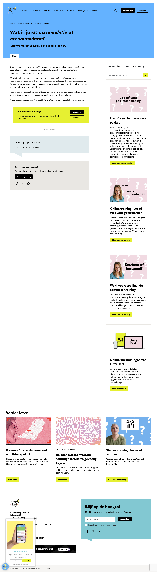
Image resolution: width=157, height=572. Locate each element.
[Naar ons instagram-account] (93, 531)
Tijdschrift (35, 10)
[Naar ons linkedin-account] (99, 531)
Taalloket (24, 10)
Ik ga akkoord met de (103, 525)
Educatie (46, 10)
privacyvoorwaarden (112, 525)
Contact (56, 568)
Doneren (142, 10)
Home (12, 23)
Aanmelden (125, 519)
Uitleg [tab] (14, 56)
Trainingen (81, 10)
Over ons (94, 10)
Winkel (69, 10)
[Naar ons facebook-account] (87, 531)
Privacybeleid (15, 568)
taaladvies (125, 66)
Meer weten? (77, 118)
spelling (140, 66)
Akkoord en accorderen (28, 147)
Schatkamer (59, 10)
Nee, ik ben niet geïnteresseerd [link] (20, 564)
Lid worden (128, 10)
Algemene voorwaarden (32, 568)
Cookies (47, 568)
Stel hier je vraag (24, 177)
